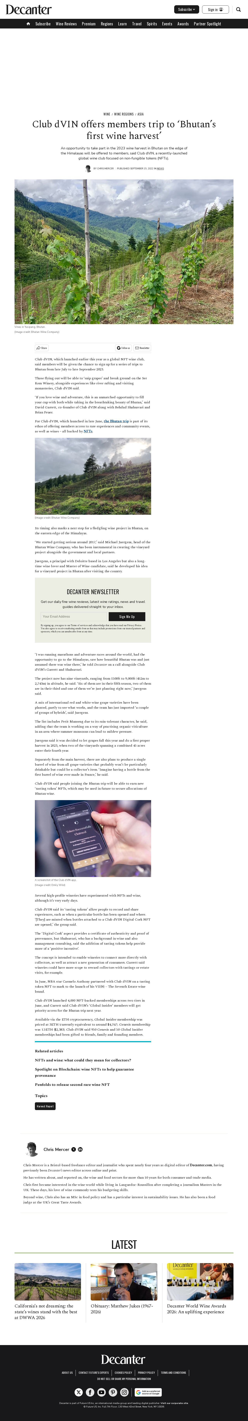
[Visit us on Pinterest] (113, 1392)
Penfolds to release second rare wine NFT (72, 1085)
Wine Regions (124, 114)
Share (44, 347)
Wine (106, 114)
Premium (89, 24)
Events (167, 24)
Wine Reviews (66, 24)
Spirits (152, 24)
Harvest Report (45, 1106)
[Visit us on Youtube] (101, 1392)
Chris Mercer (105, 168)
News (160, 168)
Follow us (125, 347)
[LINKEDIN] (81, 1149)
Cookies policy (123, 1372)
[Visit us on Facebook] (90, 1392)
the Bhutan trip (116, 421)
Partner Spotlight (207, 24)
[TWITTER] (74, 1149)
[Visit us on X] (78, 1392)
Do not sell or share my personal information (124, 1379)
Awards (183, 24)
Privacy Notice (134, 625)
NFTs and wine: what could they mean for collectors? (83, 1060)
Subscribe (185, 9)
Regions (107, 24)
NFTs (88, 431)
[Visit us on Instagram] (124, 1392)
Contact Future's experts (94, 1372)
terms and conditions (173, 1372)
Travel (137, 24)
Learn (122, 24)
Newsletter (144, 347)
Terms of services (79, 625)
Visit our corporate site (174, 1403)
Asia (141, 114)
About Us (67, 1372)
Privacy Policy (146, 1372)
